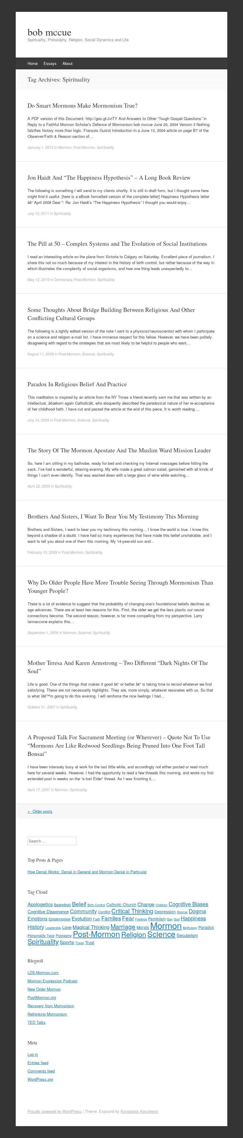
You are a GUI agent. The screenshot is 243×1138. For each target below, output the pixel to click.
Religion (133, 934)
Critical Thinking (132, 910)
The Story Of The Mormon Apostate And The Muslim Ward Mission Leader (119, 450)
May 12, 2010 (38, 279)
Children (161, 905)
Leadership (53, 927)
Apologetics (40, 904)
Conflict (104, 911)
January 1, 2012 (41, 147)
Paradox (206, 927)
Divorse (182, 912)
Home (33, 63)
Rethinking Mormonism (47, 1014)
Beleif (79, 904)
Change (146, 904)
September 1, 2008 (43, 632)
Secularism (187, 935)
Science (88, 353)
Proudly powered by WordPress (54, 1111)
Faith (96, 919)
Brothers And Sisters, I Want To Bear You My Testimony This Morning (113, 516)
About (68, 63)
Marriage (123, 926)
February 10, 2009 (42, 552)
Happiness (193, 918)
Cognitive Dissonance (48, 911)
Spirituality (105, 147)
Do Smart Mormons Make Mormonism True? (83, 105)
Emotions (37, 918)
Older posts (40, 811)
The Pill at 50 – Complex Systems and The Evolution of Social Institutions (117, 244)
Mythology (190, 927)
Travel (79, 943)
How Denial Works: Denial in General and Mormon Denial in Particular (87, 871)
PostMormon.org (42, 997)
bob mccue (49, 32)
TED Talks (37, 1022)
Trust (89, 942)
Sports (67, 942)
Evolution (82, 918)
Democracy (63, 279)
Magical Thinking (91, 926)
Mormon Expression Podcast (52, 981)
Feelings (141, 919)
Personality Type (41, 935)
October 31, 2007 (41, 706)
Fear (128, 918)
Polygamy (64, 935)
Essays (50, 63)
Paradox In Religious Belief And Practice (77, 384)
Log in (33, 1054)
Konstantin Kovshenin (139, 1111)
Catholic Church (121, 904)
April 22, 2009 (39, 486)
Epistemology (60, 919)
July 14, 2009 (38, 419)
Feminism (157, 919)
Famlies (111, 918)
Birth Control (96, 905)
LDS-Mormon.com (43, 972)
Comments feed (41, 1071)
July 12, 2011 (38, 213)
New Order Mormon (44, 989)
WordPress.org (40, 1079)
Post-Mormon (84, 147)
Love (66, 927)
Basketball (62, 904)
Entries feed (38, 1062)
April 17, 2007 (39, 789)
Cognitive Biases (188, 904)
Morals (143, 927)
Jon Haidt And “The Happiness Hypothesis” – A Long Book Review (109, 177)
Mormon (65, 147)
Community (83, 911)
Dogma (197, 911)
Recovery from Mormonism (51, 1005)
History (36, 926)
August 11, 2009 (41, 353)
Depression (165, 911)
